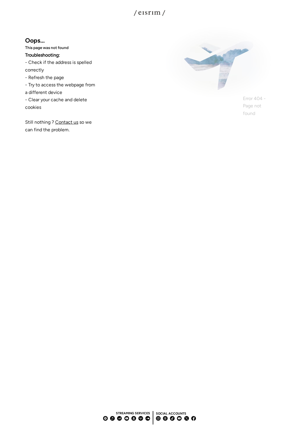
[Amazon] (133, 418)
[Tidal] (140, 418)
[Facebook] (193, 418)
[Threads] (165, 418)
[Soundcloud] (147, 418)
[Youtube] (126, 418)
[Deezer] (119, 418)
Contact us (66, 122)
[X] (186, 418)
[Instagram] (158, 418)
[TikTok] (172, 418)
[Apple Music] (112, 418)
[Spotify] (105, 418)
